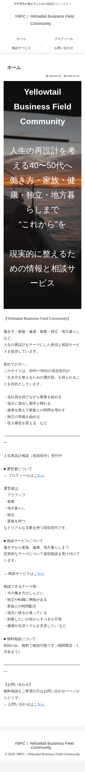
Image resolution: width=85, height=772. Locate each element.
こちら (39, 475)
